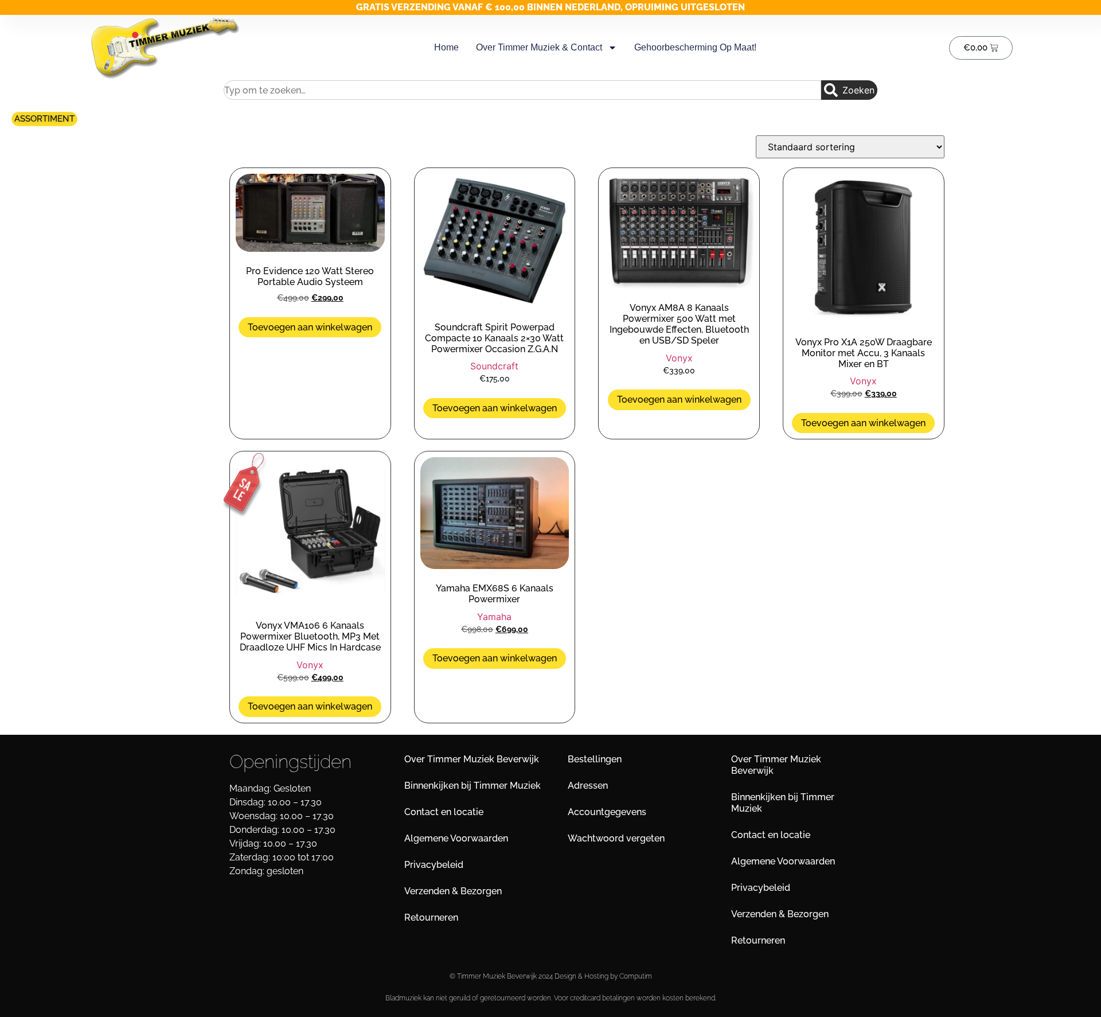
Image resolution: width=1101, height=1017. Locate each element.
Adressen (588, 785)
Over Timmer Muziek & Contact (539, 47)
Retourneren (431, 917)
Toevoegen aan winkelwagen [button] (310, 327)
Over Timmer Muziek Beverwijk (471, 759)
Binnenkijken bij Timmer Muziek (472, 785)
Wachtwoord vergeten (616, 838)
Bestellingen (595, 759)
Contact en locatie (443, 811)
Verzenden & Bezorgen (453, 891)
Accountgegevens (607, 811)
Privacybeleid (433, 864)
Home (446, 47)
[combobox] (522, 90)
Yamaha (494, 616)
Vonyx (679, 358)
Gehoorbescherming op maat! (695, 47)
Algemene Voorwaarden (456, 838)
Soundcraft (494, 366)
